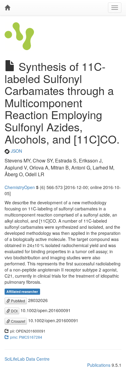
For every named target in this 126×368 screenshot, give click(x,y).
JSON (15, 151)
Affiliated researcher (22, 291)
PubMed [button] (17, 300)
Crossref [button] (17, 321)
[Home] (7, 7)
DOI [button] (13, 310)
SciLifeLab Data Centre (27, 359)
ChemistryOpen (20, 187)
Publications (98, 365)
